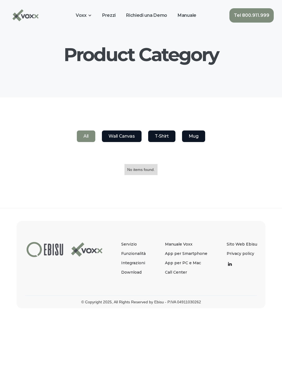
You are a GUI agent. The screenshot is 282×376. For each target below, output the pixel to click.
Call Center (176, 272)
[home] (25, 15)
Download (131, 272)
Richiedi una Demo (146, 15)
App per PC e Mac (183, 263)
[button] (84, 15)
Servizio (129, 244)
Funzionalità (133, 253)
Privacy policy (240, 253)
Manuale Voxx (178, 244)
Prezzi (109, 15)
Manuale (187, 15)
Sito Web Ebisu (242, 244)
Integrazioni (133, 263)
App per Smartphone (186, 253)
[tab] (86, 136)
